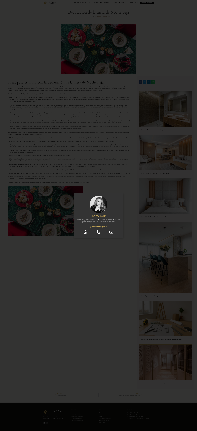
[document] (98, 215)
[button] (121, 195)
